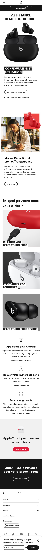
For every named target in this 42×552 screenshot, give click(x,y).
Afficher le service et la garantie (21, 414)
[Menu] (4, 2)
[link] (16, 92)
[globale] (37, 2)
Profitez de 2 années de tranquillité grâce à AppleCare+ (21, 7)
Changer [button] (13, 526)
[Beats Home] (3, 493)
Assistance (11, 493)
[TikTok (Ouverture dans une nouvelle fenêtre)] (13, 534)
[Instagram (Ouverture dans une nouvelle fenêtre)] (5, 534)
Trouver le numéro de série (21, 386)
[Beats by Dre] (21, 2)
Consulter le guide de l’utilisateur (21, 360)
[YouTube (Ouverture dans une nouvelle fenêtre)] (21, 534)
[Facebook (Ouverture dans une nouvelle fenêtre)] (29, 534)
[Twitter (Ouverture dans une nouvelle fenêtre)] (36, 534)
